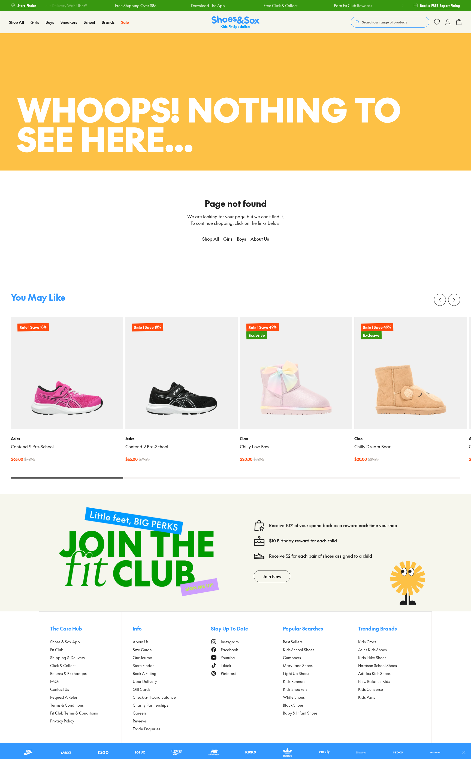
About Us (259, 239)
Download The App (196, 5)
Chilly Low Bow (254, 446)
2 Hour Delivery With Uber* (51, 5)
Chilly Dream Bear (372, 446)
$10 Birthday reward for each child (303, 540)
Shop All (210, 239)
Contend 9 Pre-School (32, 446)
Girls (228, 239)
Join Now (272, 576)
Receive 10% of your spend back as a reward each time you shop (333, 525)
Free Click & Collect (269, 5)
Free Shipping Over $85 (124, 5)
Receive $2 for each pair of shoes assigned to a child (320, 556)
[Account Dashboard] (437, 22)
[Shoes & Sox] (235, 22)
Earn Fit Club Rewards (341, 5)
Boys (241, 239)
